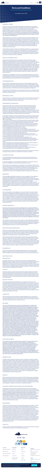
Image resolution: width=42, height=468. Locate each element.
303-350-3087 (33, 454)
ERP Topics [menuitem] (23, 459)
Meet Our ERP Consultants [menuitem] (15, 458)
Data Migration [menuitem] (6, 455)
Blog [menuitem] (22, 449)
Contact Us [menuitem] (14, 455)
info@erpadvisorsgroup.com (35, 455)
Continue (34, 465)
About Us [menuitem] (14, 451)
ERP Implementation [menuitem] (7, 453)
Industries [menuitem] (14, 449)
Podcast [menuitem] (22, 455)
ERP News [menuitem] (23, 451)
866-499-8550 (33, 452)
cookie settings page (17, 465)
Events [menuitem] (22, 453)
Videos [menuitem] (22, 457)
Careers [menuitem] (13, 453)
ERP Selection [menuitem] (5, 451)
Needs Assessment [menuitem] (6, 449)
